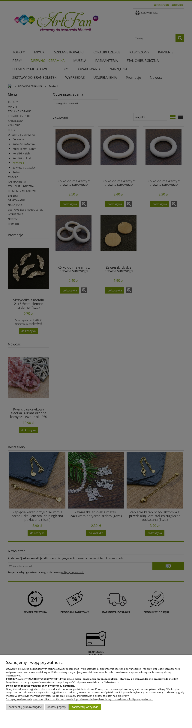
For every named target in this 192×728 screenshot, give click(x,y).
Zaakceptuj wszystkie (85, 707)
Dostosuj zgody (56, 707)
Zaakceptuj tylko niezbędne (25, 707)
